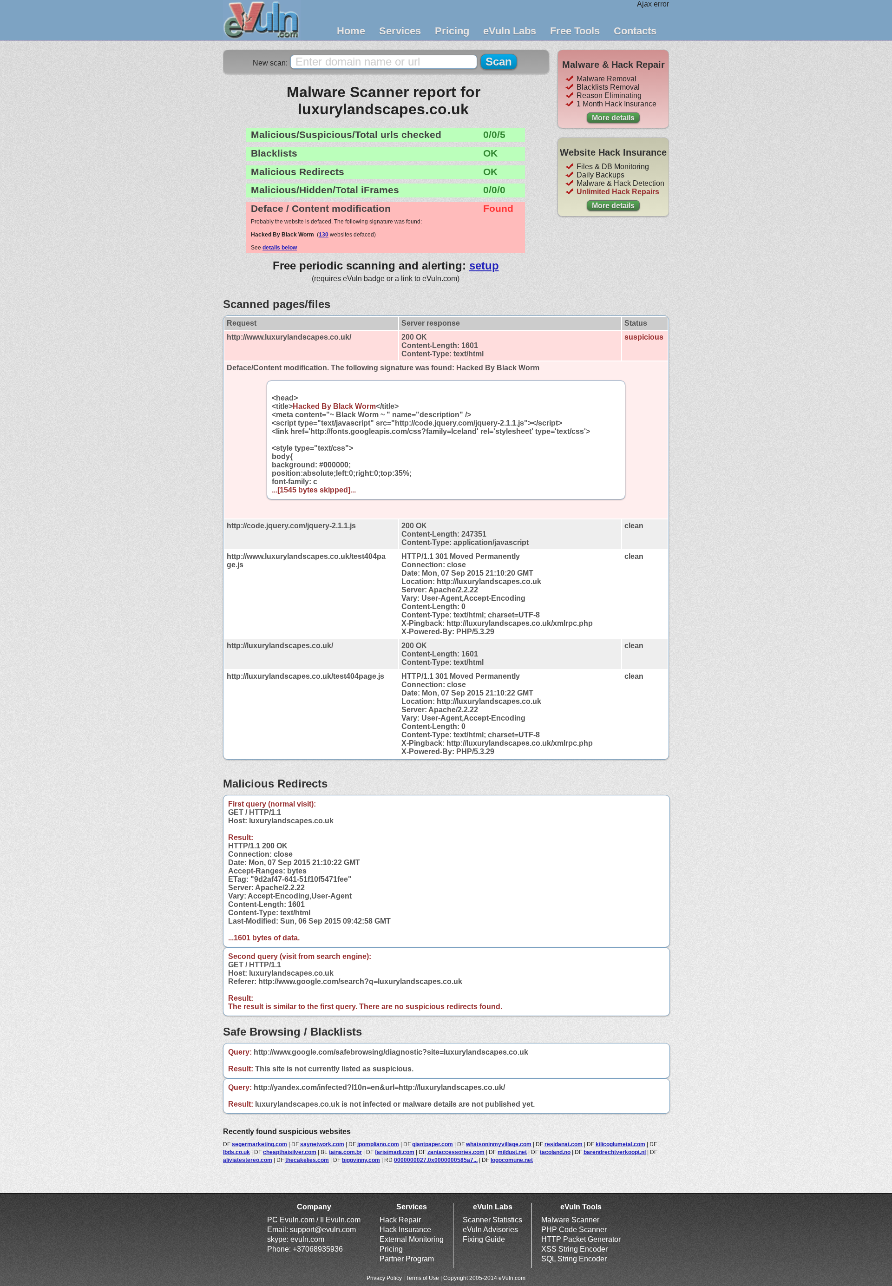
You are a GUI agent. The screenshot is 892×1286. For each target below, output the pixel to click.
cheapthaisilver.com (289, 1152)
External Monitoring (412, 1239)
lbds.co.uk (236, 1152)
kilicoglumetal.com (620, 1144)
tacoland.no (555, 1152)
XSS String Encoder (574, 1249)
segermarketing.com (259, 1144)
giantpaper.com (432, 1144)
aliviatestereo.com (247, 1160)
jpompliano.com (378, 1144)
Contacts (635, 31)
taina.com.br (345, 1152)
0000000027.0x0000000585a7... (436, 1160)
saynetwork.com (322, 1144)
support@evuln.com (323, 1230)
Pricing (452, 31)
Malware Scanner (570, 1220)
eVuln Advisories (490, 1230)
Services (400, 31)
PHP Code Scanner (574, 1230)
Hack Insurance (405, 1230)
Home (351, 31)
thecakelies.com (307, 1160)
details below (279, 247)
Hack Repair (400, 1220)
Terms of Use (422, 1278)
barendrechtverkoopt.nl (615, 1152)
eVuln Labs (509, 31)
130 (323, 234)
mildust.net (512, 1152)
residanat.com (563, 1144)
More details (613, 118)
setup (484, 265)
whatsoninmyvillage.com (498, 1144)
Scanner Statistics (492, 1220)
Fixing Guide (484, 1239)
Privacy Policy (384, 1278)
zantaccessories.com (456, 1152)
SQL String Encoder (574, 1259)
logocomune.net (512, 1160)
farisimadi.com (394, 1152)
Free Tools (575, 31)
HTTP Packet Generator (581, 1239)
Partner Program (407, 1259)
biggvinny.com (361, 1160)
